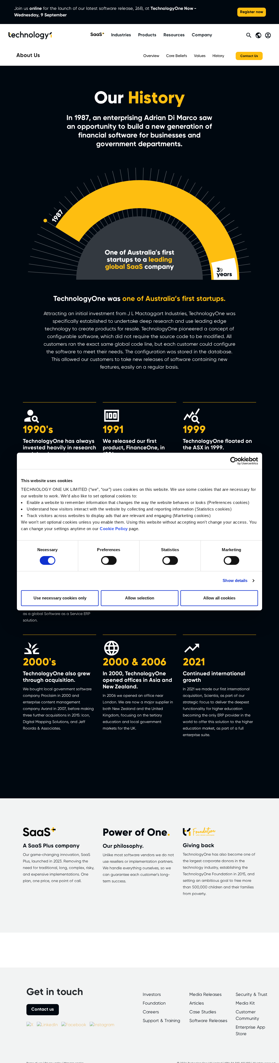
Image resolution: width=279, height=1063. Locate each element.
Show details (235, 580)
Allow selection (139, 598)
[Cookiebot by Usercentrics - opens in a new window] (234, 461)
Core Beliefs (176, 56)
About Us (28, 55)
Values (199, 56)
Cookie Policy (114, 528)
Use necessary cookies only (60, 598)
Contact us (42, 1009)
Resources (174, 35)
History (218, 56)
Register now (251, 12)
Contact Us (249, 56)
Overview (151, 56)
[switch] (109, 560)
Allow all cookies (219, 598)
